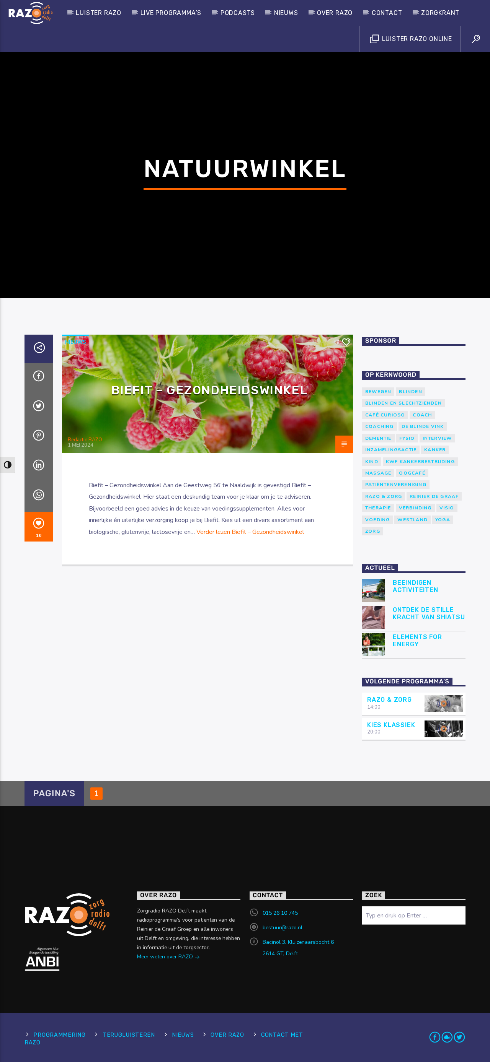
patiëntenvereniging (395, 484)
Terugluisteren (129, 1035)
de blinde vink (423, 426)
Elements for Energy (417, 640)
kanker (435, 450)
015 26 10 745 (280, 913)
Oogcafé (412, 473)
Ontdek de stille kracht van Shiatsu (429, 613)
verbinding (415, 508)
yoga (442, 520)
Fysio (407, 438)
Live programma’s (171, 12)
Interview (437, 438)
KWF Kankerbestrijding (420, 462)
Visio (446, 508)
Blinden (410, 392)
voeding (377, 520)
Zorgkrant (440, 12)
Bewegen (378, 392)
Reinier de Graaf (434, 496)
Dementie (378, 438)
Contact (387, 12)
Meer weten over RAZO (165, 956)
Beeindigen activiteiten (415, 586)
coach (422, 415)
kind (371, 462)
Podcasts (237, 12)
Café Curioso (385, 415)
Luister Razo (98, 12)
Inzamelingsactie (390, 450)
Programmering (59, 1035)
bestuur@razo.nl (282, 927)
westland (412, 520)
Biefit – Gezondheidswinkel (209, 390)
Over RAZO (335, 12)
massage (378, 473)
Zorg (372, 531)
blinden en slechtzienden (403, 403)
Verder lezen (250, 532)
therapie (378, 508)
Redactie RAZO (85, 439)
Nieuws (286, 12)
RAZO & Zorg (383, 496)
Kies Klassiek (391, 725)
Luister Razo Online (416, 38)
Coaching (379, 426)
